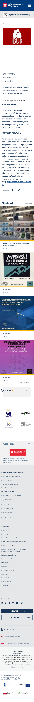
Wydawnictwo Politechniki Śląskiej (19, 15)
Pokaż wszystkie (27, 203)
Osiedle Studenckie (6, 566)
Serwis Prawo (5, 574)
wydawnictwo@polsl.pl (11, 484)
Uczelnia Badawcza (6, 578)
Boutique (15, 617)
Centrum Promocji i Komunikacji (10, 538)
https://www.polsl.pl (7, 488)
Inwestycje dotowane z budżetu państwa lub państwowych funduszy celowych (13, 550)
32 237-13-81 (7, 480)
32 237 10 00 (8, 500)
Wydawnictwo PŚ (6, 582)
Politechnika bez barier (7, 570)
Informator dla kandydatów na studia (11, 545)
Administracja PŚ (6, 526)
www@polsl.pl (25, 664)
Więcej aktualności (24, 382)
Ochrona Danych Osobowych (9, 559)
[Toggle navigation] (29, 5)
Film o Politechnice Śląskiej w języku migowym (14, 541)
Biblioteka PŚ (5, 530)
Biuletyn (14, 610)
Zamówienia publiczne (7, 585)
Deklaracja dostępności (17, 667)
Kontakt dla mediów (7, 518)
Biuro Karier (4, 534)
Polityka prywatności (17, 653)
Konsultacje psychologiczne (9, 555)
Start (4, 24)
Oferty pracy (4, 562)
